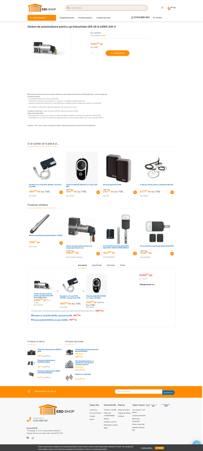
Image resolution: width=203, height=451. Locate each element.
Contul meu (93, 410)
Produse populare (85, 18)
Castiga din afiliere (124, 413)
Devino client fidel (138, 424)
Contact (159, 18)
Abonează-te (168, 392)
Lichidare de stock (103, 18)
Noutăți (106, 419)
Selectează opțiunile (133, 253)
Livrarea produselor (139, 415)
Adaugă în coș (119, 53)
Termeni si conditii (110, 410)
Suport (92, 419)
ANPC (106, 428)
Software (121, 416)
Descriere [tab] (111, 265)
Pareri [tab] (122, 265)
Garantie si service (110, 422)
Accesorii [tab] (82, 265)
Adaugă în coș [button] (60, 192)
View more (111, 449)
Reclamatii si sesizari (111, 425)
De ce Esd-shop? (96, 413)
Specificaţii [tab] (96, 265)
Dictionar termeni (124, 410)
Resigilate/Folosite (67, 18)
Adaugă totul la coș (147, 284)
